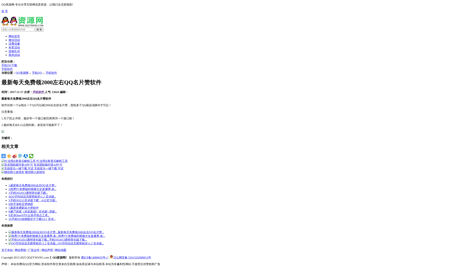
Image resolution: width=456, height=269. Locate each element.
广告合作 (34, 250)
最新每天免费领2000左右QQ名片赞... (81, 232)
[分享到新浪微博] (14, 156)
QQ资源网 (22, 72)
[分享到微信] (31, 156)
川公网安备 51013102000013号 (132, 257)
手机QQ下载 (9, 65)
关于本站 (7, 250)
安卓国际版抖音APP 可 (48, 164)
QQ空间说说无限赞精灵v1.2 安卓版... (81, 243)
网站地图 (60, 250)
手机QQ (37, 72)
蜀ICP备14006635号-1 (94, 257)
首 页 (4, 11)
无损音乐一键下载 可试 (48, 168)
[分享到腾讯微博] (20, 156)
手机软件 (7, 69)
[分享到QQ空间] (9, 156)
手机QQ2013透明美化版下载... (68, 239)
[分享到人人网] (26, 156)
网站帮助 (20, 250)
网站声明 (47, 250)
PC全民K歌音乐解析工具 (52, 160)
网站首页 (14, 36)
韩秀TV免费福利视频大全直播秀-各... (81, 235)
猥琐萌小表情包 (35, 172)
